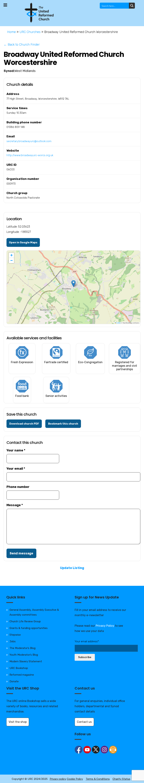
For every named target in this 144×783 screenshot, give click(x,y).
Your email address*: (87, 641)
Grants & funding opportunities (28, 628)
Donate (14, 681)
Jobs (12, 641)
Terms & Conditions (98, 779)
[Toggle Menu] (5, 5)
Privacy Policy (105, 625)
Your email (15, 469)
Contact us (84, 722)
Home (11, 32)
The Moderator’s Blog (22, 648)
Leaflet (118, 323)
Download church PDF (24, 423)
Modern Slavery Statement (25, 661)
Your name (15, 450)
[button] (73, 283)
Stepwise (15, 634)
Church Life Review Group (25, 621)
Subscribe (84, 657)
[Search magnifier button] (132, 6)
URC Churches (30, 32)
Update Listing (72, 568)
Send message (21, 553)
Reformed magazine (21, 674)
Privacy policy (58, 779)
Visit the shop (18, 722)
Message (14, 505)
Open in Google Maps (23, 242)
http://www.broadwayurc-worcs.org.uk (29, 155)
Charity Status (121, 779)
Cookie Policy (75, 779)
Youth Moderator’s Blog (23, 654)
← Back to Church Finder (22, 44)
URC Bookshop (18, 668)
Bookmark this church (63, 423)
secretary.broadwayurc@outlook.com (28, 141)
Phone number (18, 487)
